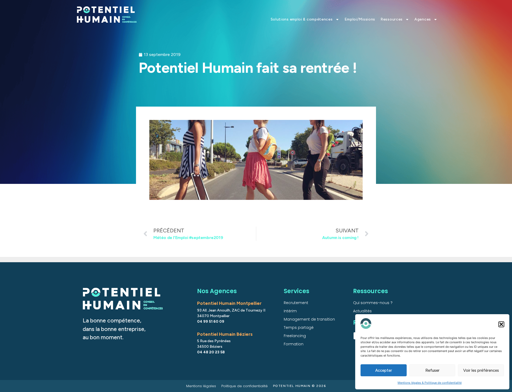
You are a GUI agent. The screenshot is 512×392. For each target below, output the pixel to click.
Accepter (383, 370)
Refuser (432, 370)
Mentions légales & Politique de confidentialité (430, 383)
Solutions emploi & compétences (302, 19)
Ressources (392, 19)
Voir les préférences (481, 370)
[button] (501, 324)
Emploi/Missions (360, 19)
